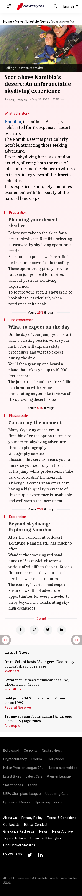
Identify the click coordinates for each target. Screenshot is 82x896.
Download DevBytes (45, 838)
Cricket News (52, 750)
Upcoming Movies (16, 802)
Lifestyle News (37, 21)
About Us (10, 818)
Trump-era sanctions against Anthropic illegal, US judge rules (38, 718)
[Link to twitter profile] (29, 855)
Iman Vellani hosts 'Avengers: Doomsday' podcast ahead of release (40, 664)
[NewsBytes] (30, 6)
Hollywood (56, 759)
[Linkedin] (61, 630)
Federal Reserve (18, 707)
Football (37, 759)
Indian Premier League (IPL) (24, 768)
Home (7, 21)
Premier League (59, 776)
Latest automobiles (63, 768)
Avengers (12, 671)
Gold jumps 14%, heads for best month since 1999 (37, 700)
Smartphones (13, 785)
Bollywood (11, 750)
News (19, 21)
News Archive (62, 831)
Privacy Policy (32, 818)
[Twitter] (47, 630)
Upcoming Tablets (48, 802)
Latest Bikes (12, 776)
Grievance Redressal (19, 831)
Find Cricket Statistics (19, 845)
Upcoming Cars (56, 794)
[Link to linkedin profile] (40, 855)
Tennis (33, 785)
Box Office (13, 689)
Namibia (13, 121)
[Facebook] (20, 630)
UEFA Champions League (22, 794)
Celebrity (30, 750)
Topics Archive (14, 838)
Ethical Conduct (35, 824)
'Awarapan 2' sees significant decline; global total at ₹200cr (37, 682)
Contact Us (11, 824)
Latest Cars (34, 776)
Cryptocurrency (15, 759)
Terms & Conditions (61, 818)
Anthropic (12, 726)
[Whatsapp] (34, 630)
